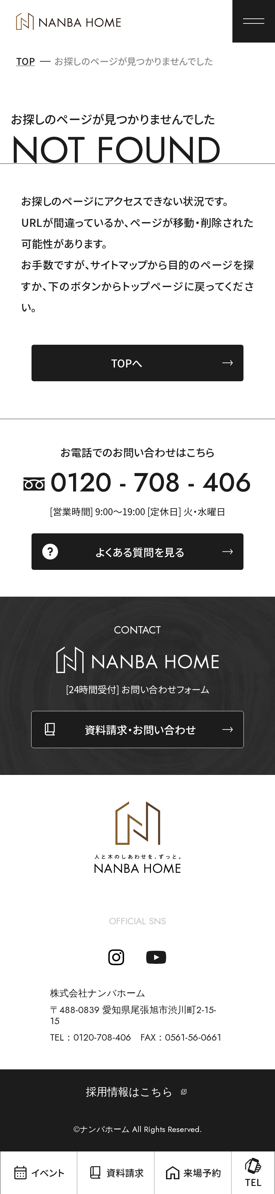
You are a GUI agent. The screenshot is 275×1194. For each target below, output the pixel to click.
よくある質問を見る (140, 551)
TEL (253, 1182)
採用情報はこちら (129, 1091)
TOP (25, 61)
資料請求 (125, 1172)
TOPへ (127, 363)
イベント (48, 1172)
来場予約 (202, 1172)
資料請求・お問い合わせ (140, 729)
